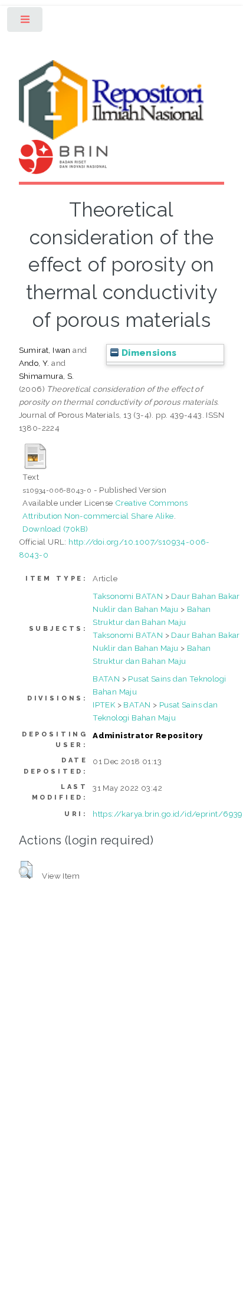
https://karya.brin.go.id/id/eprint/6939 (168, 813)
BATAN (106, 678)
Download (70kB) (55, 528)
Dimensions (147, 353)
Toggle (25, 22)
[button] (25, 870)
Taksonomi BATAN (128, 596)
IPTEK (104, 704)
